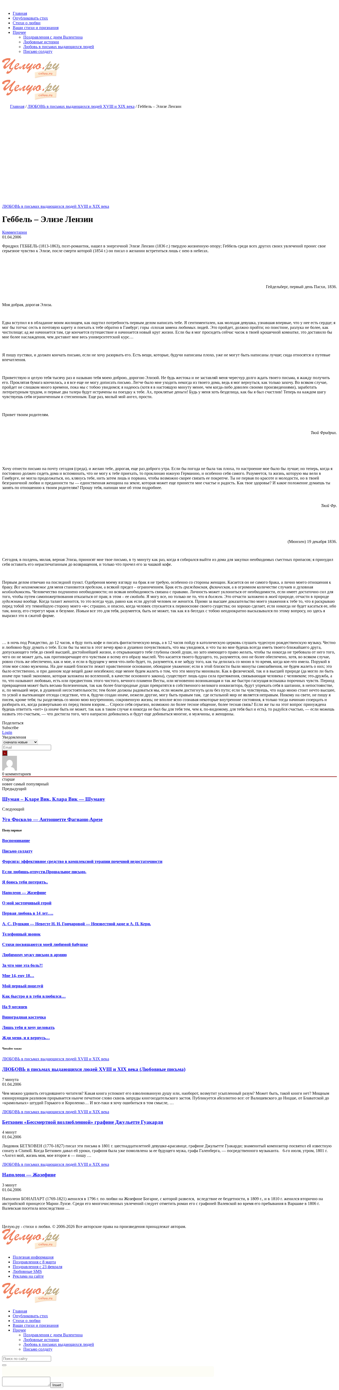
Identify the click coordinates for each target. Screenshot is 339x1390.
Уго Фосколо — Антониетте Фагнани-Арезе (52, 819)
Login (7, 732)
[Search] (4, 1365)
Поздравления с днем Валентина (53, 1335)
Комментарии (14, 232)
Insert (56, 1385)
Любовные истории (41, 1339)
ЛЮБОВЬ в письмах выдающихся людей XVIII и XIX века (55, 206)
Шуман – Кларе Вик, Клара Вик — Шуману (53, 799)
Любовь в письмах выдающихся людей (58, 1344)
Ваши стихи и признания (36, 1325)
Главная (20, 1311)
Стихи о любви (27, 1320)
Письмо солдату (37, 1349)
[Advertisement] (169, 151)
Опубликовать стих (30, 1316)
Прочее (19, 1330)
